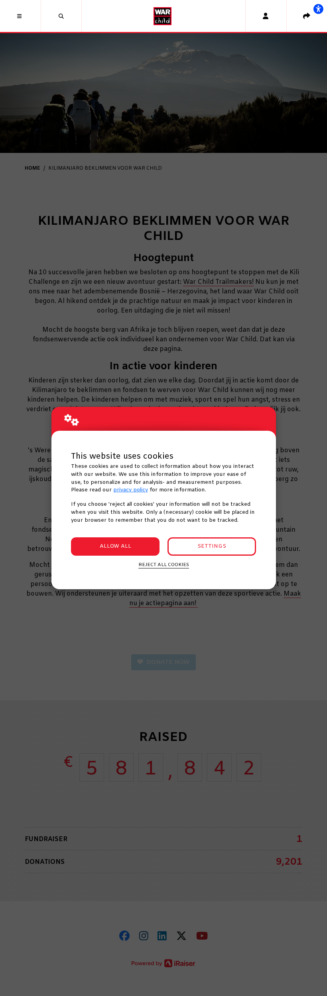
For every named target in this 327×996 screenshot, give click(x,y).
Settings (211, 546)
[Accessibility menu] (318, 9)
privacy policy (130, 490)
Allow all (115, 546)
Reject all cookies (163, 565)
